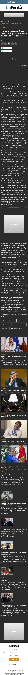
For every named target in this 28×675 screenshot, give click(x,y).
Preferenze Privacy (20, 673)
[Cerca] (5, 2)
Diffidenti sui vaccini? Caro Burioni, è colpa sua (13, 390)
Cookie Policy (13, 673)
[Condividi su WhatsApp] (9, 43)
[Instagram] (15, 664)
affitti (3, 320)
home (2, 21)
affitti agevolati (11, 320)
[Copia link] (15, 43)
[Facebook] (10, 664)
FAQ (11, 655)
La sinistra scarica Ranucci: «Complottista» (12, 441)
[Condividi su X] (5, 43)
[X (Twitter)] (13, 664)
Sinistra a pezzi (5, 527)
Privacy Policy (7, 673)
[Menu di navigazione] (2, 2)
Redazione (23, 653)
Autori (17, 653)
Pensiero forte (4, 551)
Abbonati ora (14, 659)
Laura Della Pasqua (6, 40)
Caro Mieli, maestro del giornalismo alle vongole (14, 529)
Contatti (16, 655)
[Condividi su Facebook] (2, 43)
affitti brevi (21, 320)
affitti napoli (22, 324)
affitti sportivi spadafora (16, 328)
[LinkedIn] (18, 664)
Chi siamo (4, 653)
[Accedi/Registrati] (25, 2)
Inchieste (3, 577)
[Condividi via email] (12, 43)
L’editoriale (11, 653)
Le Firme (7, 21)
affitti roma (4, 328)
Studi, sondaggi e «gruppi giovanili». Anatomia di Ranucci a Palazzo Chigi (13, 606)
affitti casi (4, 324)
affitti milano (13, 324)
